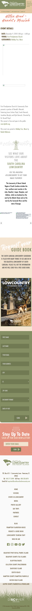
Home (16, 489)
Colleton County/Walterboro (16, 565)
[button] (16, 58)
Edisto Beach (16, 572)
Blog (16, 523)
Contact (16, 517)
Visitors (16, 493)
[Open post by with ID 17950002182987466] (24, 222)
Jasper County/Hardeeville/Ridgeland (16, 584)
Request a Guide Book (16, 531)
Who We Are (16, 539)
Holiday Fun (15, 39)
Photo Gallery (16, 505)
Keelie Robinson (5, 132)
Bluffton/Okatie (16, 561)
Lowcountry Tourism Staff (16, 535)
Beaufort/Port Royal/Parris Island (16, 553)
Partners (16, 513)
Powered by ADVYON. (16, 608)
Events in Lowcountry (16, 497)
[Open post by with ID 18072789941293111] (8, 222)
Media (16, 501)
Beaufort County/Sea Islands (16, 557)
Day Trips (16, 509)
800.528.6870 (25, 479)
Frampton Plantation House (16, 527)
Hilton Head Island (16, 580)
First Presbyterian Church (14, 37)
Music (21, 39)
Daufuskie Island (16, 568)
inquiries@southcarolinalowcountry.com (19, 481)
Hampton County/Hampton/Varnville (16, 576)
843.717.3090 (10, 479)
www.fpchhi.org (5, 124)
